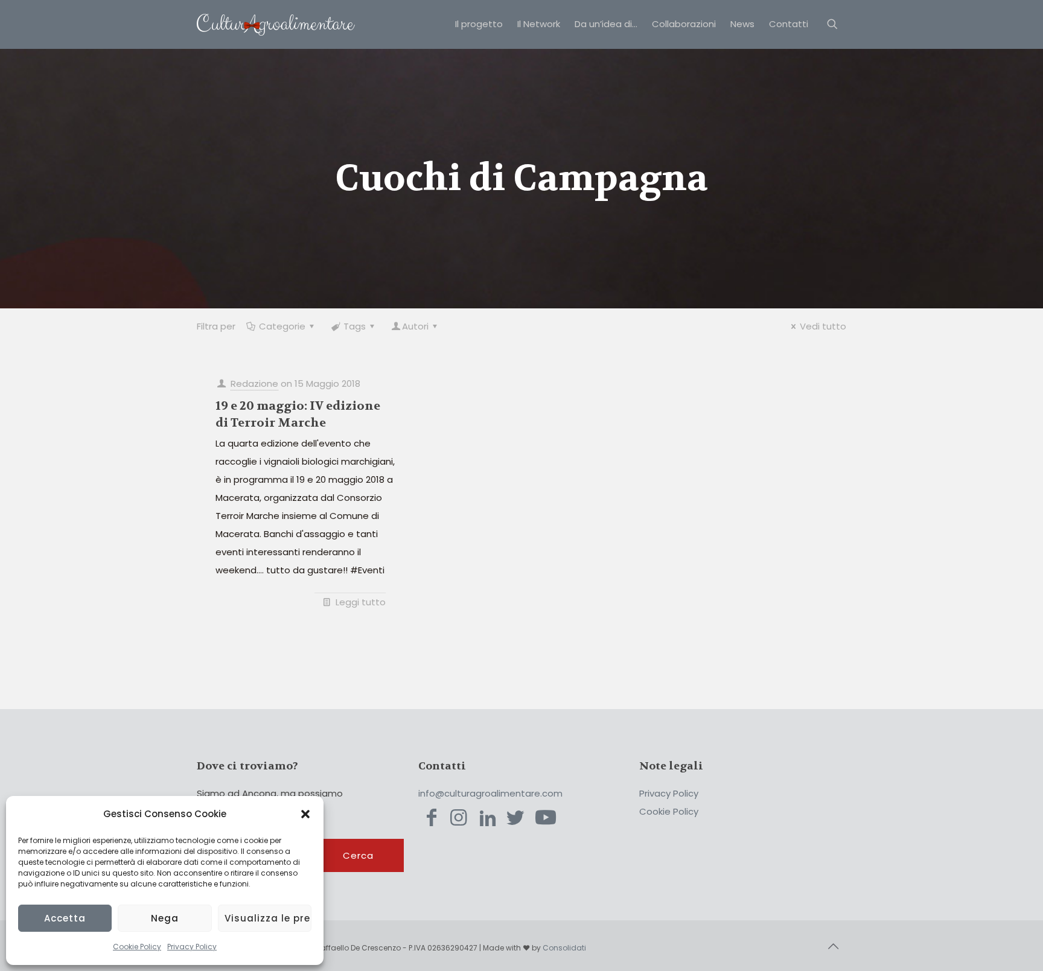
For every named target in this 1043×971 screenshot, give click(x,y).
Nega (165, 918)
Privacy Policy (192, 946)
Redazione (254, 383)
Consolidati (564, 948)
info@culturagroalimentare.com (490, 793)
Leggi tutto (361, 602)
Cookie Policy (137, 946)
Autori (415, 326)
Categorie (282, 326)
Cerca (358, 855)
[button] (305, 814)
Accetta (65, 918)
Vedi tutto (823, 326)
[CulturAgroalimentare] (276, 24)
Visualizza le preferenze (268, 918)
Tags (354, 326)
